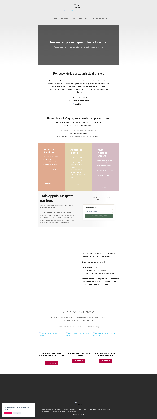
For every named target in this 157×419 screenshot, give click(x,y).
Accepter (8, 413)
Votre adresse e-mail (91, 207)
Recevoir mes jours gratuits (99, 216)
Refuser (17, 413)
